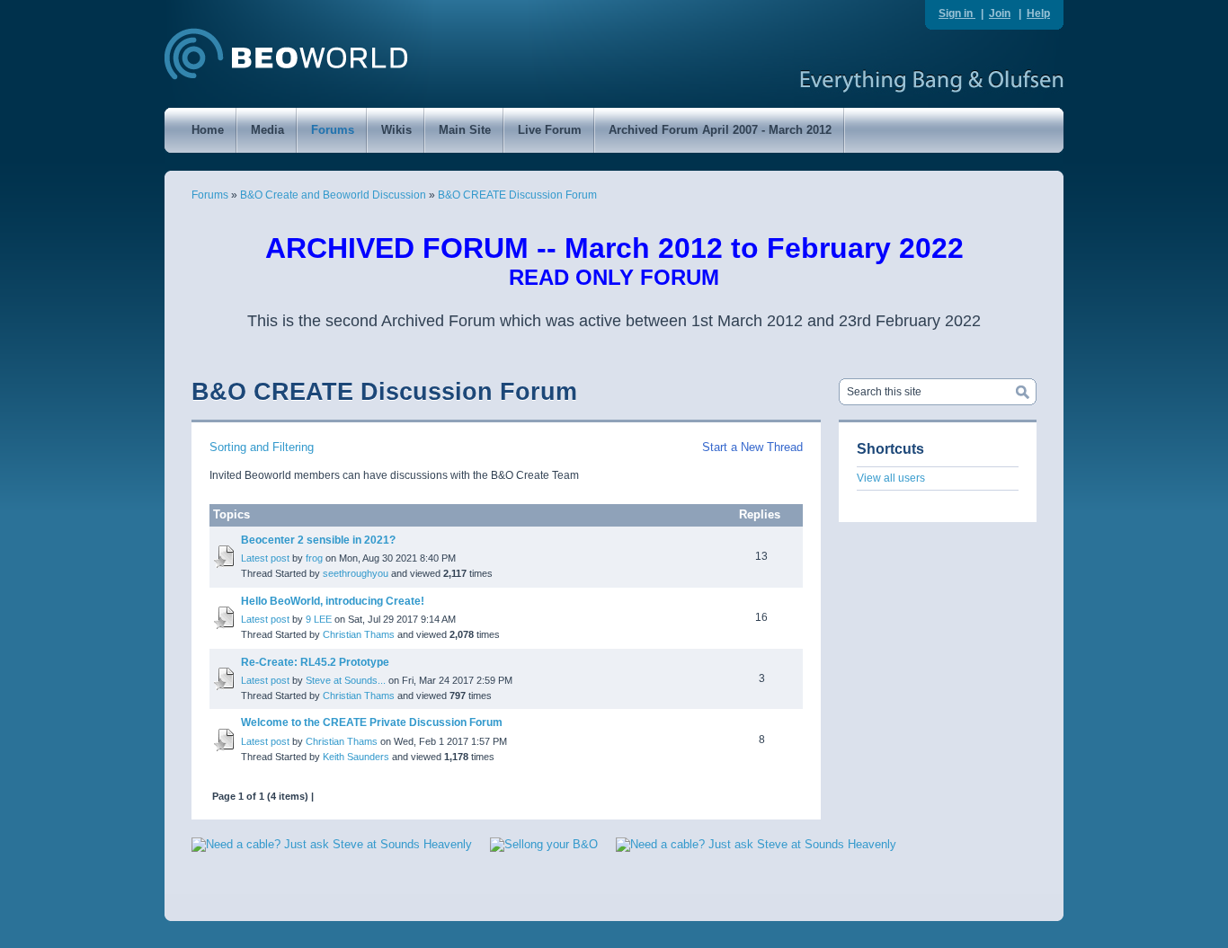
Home (207, 130)
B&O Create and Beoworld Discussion (333, 195)
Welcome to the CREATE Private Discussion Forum (372, 722)
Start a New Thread (752, 447)
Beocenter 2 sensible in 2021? (318, 540)
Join (999, 13)
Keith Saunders (356, 756)
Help (1038, 13)
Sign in (957, 13)
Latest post (265, 558)
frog (314, 558)
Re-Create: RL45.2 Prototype (315, 662)
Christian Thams (359, 634)
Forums (332, 130)
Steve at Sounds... (346, 680)
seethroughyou (355, 573)
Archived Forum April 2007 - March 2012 (720, 130)
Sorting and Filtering (261, 447)
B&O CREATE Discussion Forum (517, 195)
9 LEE (319, 619)
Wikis (396, 130)
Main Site (465, 130)
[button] (992, 870)
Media (267, 130)
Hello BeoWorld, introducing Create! (332, 601)
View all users (891, 478)
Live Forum (550, 130)
